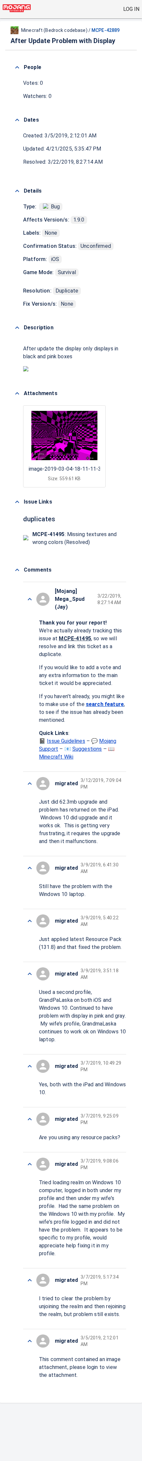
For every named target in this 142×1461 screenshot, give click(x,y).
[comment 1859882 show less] (29, 868)
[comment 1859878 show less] (29, 1119)
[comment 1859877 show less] (29, 1164)
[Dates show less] (17, 120)
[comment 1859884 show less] (29, 599)
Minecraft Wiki (56, 757)
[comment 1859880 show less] (29, 973)
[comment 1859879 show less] (29, 1066)
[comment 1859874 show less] (29, 1341)
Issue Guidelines (66, 741)
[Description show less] (17, 327)
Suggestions (87, 749)
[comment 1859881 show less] (29, 921)
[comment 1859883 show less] (29, 783)
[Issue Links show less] (17, 501)
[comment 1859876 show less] (29, 1280)
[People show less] (17, 67)
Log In (131, 9)
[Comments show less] (17, 570)
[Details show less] (17, 191)
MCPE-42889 (105, 30)
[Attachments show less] (17, 393)
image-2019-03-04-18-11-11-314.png (73, 469)
